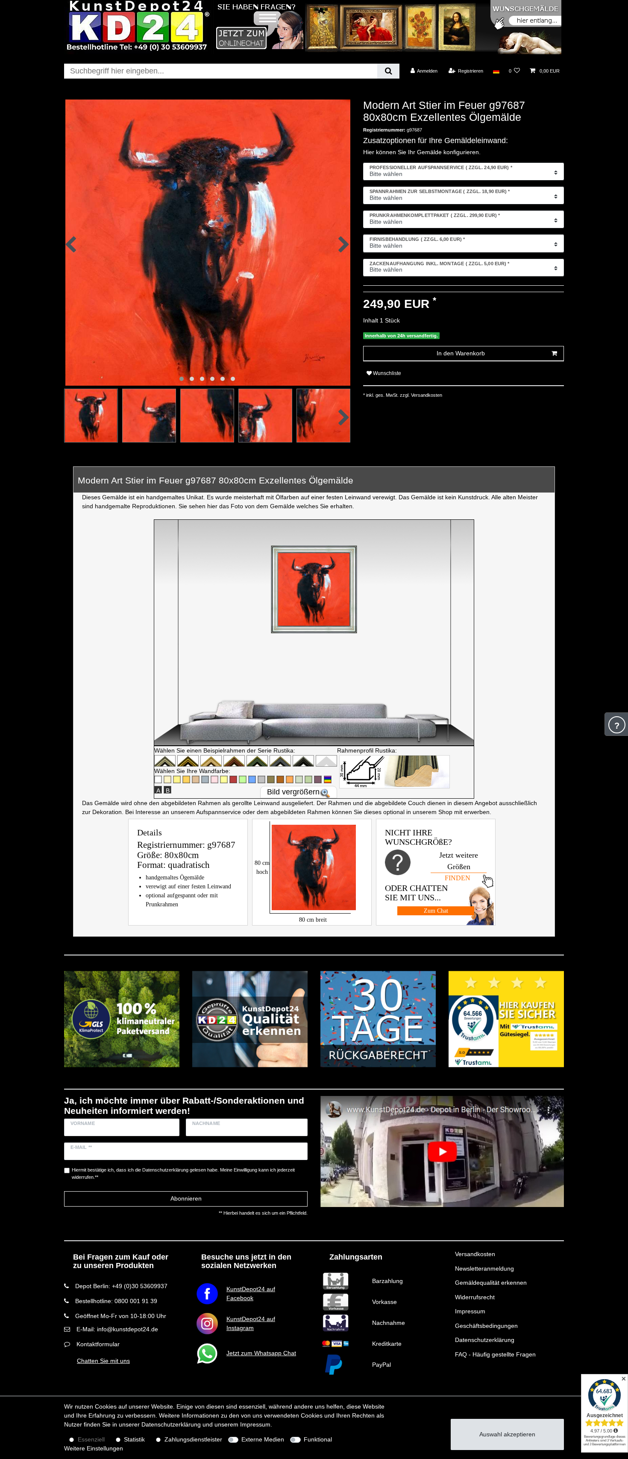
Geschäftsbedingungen (486, 1325)
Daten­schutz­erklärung (171, 1424)
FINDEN (457, 878)
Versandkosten (475, 1254)
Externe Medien (262, 1439)
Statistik (134, 1439)
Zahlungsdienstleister (193, 1439)
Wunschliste (386, 373)
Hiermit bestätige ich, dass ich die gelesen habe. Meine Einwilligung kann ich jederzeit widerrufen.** (183, 1173)
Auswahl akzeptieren (507, 1434)
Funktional (318, 1439)
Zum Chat (436, 911)
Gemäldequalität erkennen (491, 1282)
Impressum (470, 1311)
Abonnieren (186, 1198)
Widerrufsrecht (475, 1297)
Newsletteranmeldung (484, 1268)
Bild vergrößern (293, 792)
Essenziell (91, 1439)
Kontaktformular (98, 1344)
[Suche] (388, 71)
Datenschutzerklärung (484, 1339)
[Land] (496, 71)
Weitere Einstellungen (93, 1448)
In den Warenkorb (461, 353)
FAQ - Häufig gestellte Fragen (495, 1354)
